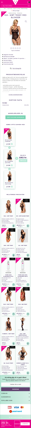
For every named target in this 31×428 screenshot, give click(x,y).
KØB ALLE (23, 160)
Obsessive (19, 13)
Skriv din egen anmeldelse (15, 117)
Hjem (5, 8)
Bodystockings (24, 8)
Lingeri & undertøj (16, 8)
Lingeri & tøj (9, 8)
